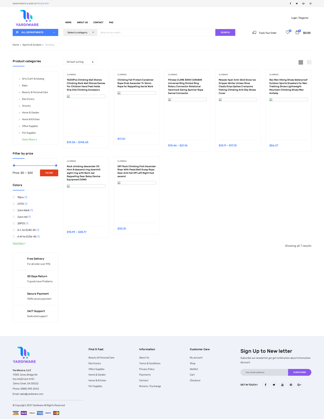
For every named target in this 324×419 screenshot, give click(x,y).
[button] (297, 32)
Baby (25, 85)
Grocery (26, 105)
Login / (295, 18)
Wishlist (194, 369)
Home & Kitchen (31, 119)
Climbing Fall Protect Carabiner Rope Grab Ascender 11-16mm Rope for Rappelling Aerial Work (135, 83)
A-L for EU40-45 (26, 230)
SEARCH (225, 32)
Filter (49, 173)
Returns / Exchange (150, 386)
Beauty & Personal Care (35, 92)
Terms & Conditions (149, 363)
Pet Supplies (29, 132)
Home (68, 22)
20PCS (21, 223)
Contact (98, 22)
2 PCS (20, 203)
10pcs (20, 197)
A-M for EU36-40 (26, 236)
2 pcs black (23, 210)
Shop (192, 363)
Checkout (195, 380)
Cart (192, 374)
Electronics (28, 99)
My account (196, 357)
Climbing (71, 74)
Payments (145, 374)
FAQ (111, 22)
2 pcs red (22, 217)
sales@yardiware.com (31, 394)
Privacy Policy (147, 369)
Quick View (86, 128)
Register (303, 18)
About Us (82, 22)
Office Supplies (30, 126)
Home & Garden (30, 112)
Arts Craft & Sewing (33, 78)
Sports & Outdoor (32, 44)
